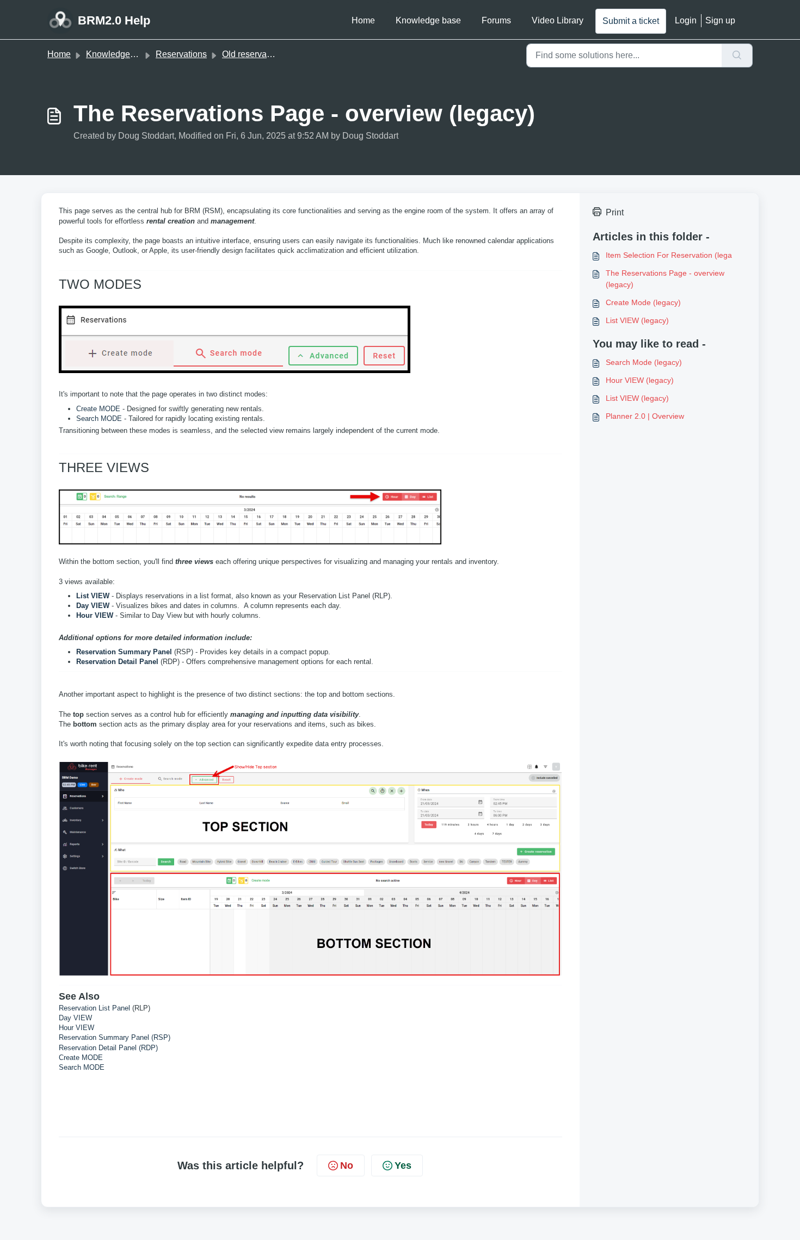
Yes (403, 1165)
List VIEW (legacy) (637, 320)
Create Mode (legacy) (643, 302)
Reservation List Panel (94, 1008)
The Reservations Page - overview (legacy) (665, 279)
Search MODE (99, 418)
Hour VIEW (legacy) (640, 380)
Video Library (557, 20)
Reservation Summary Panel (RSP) (114, 1037)
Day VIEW (75, 1018)
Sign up (720, 20)
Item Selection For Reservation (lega (669, 255)
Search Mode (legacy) (644, 362)
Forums (496, 20)
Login (686, 20)
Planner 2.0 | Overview (645, 416)
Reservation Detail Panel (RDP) (108, 1048)
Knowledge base (428, 20)
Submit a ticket (630, 21)
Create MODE (98, 409)
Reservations (181, 54)
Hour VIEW (76, 1028)
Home (363, 20)
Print (615, 212)
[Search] (737, 55)
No (346, 1165)
